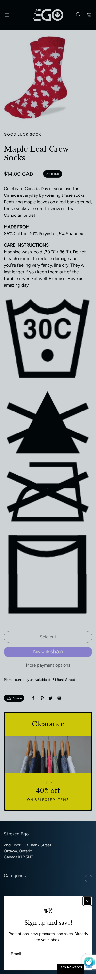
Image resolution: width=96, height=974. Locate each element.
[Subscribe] (83, 954)
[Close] (87, 901)
